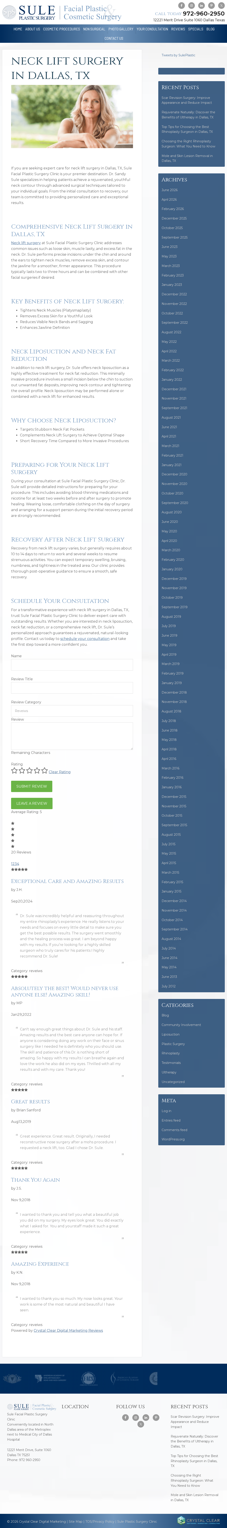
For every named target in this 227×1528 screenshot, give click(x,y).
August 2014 (171, 939)
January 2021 (172, 465)
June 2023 (170, 247)
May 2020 (169, 531)
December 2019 (174, 579)
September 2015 (174, 825)
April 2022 (169, 351)
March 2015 (170, 873)
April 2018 (169, 749)
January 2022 (172, 380)
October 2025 (172, 228)
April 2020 (169, 541)
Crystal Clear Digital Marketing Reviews (68, 1330)
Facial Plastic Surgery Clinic (61, 12)
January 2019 (172, 683)
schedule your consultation (85, 639)
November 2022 (174, 304)
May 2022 (169, 342)
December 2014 (174, 901)
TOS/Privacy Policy (99, 1522)
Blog (165, 1015)
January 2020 (172, 569)
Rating (17, 764)
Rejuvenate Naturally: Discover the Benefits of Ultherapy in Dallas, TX (194, 1441)
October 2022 (172, 313)
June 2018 (170, 730)
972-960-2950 (190, 13)
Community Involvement (181, 1025)
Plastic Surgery (173, 1044)
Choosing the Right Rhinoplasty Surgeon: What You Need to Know (192, 1480)
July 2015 (168, 844)
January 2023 (172, 285)
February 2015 (172, 882)
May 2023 (169, 256)
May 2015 (169, 853)
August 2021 (171, 418)
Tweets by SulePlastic (178, 55)
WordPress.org (173, 1139)
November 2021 (174, 398)
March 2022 (171, 361)
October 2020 (172, 493)
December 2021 (174, 389)
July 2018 (169, 721)
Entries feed (171, 1120)
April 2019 (169, 655)
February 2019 (173, 673)
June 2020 (170, 522)
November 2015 (174, 806)
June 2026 (170, 190)
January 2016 (172, 787)
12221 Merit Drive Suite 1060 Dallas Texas (189, 20)
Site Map (75, 1522)
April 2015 (169, 863)
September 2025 (175, 237)
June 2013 (169, 977)
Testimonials (171, 1063)
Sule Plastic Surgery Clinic (137, 1522)
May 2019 (169, 645)
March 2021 (170, 446)
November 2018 (174, 702)
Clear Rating (60, 772)
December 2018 (174, 692)
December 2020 (174, 474)
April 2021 (169, 436)
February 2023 (173, 275)
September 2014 (175, 929)
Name (16, 656)
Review (17, 719)
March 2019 (171, 664)
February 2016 (172, 778)
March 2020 (171, 550)
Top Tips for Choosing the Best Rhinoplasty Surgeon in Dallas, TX (194, 1461)
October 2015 (172, 816)
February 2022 (173, 370)
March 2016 (170, 768)
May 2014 (169, 967)
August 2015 (171, 835)
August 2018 (171, 711)
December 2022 (174, 294)
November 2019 (174, 588)
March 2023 (171, 266)
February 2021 (172, 455)
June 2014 (169, 958)
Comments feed (174, 1130)
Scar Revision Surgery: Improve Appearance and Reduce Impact (195, 1422)
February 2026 (173, 209)
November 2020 (174, 484)
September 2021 (174, 408)
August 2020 (172, 512)
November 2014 (174, 910)
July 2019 (169, 626)
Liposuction (171, 1034)
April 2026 (169, 200)
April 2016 (169, 759)
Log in (166, 1111)
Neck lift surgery (26, 243)
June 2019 (169, 635)
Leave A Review (31, 803)
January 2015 (171, 891)
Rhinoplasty (171, 1053)
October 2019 (172, 598)
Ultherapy (169, 1072)
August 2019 (171, 617)
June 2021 (169, 427)
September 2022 (175, 323)
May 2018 (169, 740)
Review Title (22, 679)
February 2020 (173, 560)
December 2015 (174, 797)
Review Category (26, 702)
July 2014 (169, 948)
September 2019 (175, 607)
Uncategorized (173, 1082)
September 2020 (175, 503)
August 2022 (171, 332)
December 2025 (174, 218)
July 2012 (169, 986)
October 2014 (172, 920)
